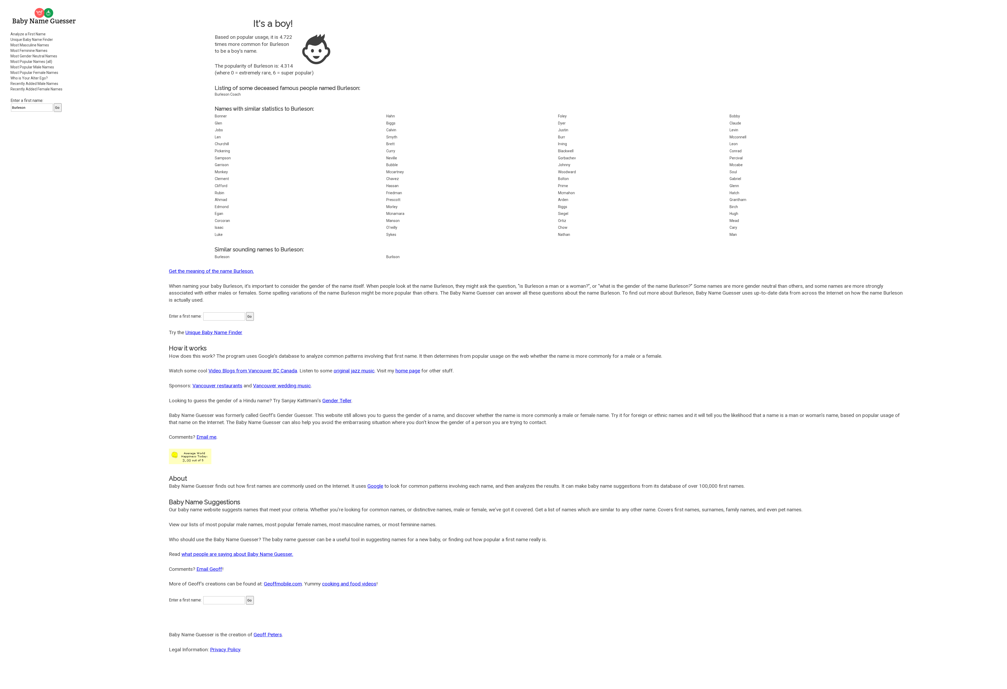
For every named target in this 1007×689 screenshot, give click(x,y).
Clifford (221, 186)
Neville (391, 158)
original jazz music (354, 371)
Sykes (391, 234)
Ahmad (221, 200)
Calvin (391, 130)
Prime (563, 186)
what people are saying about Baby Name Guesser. (237, 554)
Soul (733, 172)
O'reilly (391, 227)
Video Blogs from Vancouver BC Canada (252, 371)
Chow (562, 227)
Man (733, 234)
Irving (562, 144)
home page (407, 371)
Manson (393, 221)
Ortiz (562, 221)
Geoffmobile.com (283, 584)
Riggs (562, 207)
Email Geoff (209, 569)
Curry (390, 151)
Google (375, 486)
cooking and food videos (349, 584)
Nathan (564, 234)
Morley (392, 207)
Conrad (736, 151)
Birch (734, 207)
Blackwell (566, 151)
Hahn (390, 116)
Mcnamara (395, 213)
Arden (563, 200)
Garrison (222, 165)
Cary (733, 227)
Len (218, 137)
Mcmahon (566, 193)
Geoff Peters (268, 635)
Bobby (735, 116)
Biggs (390, 123)
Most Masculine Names (29, 45)
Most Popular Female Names (34, 72)
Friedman (394, 193)
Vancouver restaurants (217, 386)
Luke (219, 234)
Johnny (564, 165)
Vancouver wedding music (282, 386)
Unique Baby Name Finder (31, 39)
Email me (206, 437)
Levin (734, 130)
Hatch (734, 193)
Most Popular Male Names (32, 67)
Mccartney (395, 172)
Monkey (221, 172)
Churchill (222, 144)
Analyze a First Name (28, 34)
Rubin (219, 193)
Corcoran (222, 221)
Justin (563, 130)
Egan (219, 213)
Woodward (567, 172)
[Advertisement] (44, 195)
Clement (222, 179)
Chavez (392, 179)
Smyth (391, 137)
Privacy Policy (225, 650)
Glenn (734, 186)
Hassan (392, 186)
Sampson (223, 158)
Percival (736, 158)
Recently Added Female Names (36, 89)
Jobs (219, 130)
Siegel (563, 213)
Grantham (738, 200)
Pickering (222, 151)
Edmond (222, 207)
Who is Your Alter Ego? (29, 78)
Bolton (563, 179)
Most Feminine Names (28, 50)
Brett (390, 144)
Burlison (393, 257)
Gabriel (735, 179)
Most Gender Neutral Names (33, 56)
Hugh (734, 213)
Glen (218, 123)
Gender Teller (336, 401)
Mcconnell (738, 137)
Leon (734, 144)
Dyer (562, 123)
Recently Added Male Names (34, 84)
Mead (734, 221)
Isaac (219, 227)
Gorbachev (567, 158)
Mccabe (736, 165)
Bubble (392, 165)
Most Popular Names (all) (31, 61)
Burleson (222, 257)
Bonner (221, 116)
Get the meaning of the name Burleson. (211, 271)
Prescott (393, 200)
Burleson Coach (228, 94)
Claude (735, 123)
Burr (561, 137)
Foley (562, 116)
